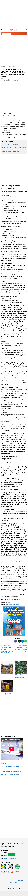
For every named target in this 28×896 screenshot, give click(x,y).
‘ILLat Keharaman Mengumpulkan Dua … (11, 766)
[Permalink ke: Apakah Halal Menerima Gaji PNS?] (7, 667)
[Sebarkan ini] (15, 641)
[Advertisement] (14, 14)
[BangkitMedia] (13, 30)
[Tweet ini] (19, 641)
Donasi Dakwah (14, 882)
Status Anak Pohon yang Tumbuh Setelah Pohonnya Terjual (21, 676)
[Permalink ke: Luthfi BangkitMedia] (2, 79)
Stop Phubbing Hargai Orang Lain (9, 763)
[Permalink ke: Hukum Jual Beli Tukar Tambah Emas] (7, 686)
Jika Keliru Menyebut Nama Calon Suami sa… (12, 769)
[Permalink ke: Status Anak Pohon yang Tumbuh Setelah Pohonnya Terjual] (21, 667)
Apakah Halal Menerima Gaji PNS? (10, 144)
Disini (10, 602)
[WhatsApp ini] (25, 641)
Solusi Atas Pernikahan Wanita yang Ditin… (12, 774)
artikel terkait (15, 604)
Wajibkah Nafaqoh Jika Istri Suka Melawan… (12, 771)
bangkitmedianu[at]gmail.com (10, 858)
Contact (7, 880)
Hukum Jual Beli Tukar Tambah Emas (10, 151)
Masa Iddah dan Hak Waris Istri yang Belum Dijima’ (21, 648)
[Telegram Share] (22, 641)
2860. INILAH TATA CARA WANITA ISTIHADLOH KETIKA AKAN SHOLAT (7, 649)
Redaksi (20, 880)
